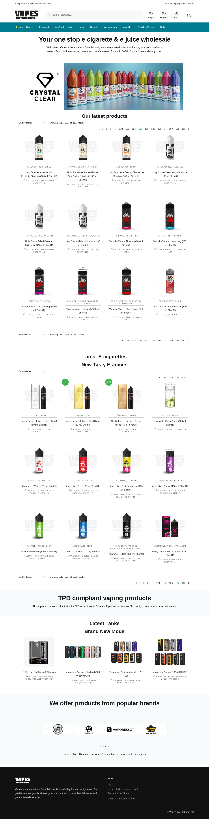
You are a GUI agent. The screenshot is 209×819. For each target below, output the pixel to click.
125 (127, 129)
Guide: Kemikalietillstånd (121, 798)
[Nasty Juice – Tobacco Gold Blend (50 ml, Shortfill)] (82, 395)
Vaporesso (86, 683)
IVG (169, 315)
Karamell (124, 416)
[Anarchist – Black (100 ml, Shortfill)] (126, 526)
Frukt (120, 236)
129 (153, 129)
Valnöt (93, 167)
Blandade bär (85, 301)
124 (121, 129)
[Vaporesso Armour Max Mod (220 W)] (126, 652)
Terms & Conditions (118, 793)
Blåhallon (80, 546)
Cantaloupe (74, 236)
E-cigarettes (34, 676)
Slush (178, 301)
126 (134, 129)
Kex (32, 481)
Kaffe (74, 167)
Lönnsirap (83, 167)
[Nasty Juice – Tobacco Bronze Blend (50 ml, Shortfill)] (126, 395)
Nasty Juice (44, 429)
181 (177, 129)
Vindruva (45, 301)
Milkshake (178, 167)
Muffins (130, 548)
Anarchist (31, 491)
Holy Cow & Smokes (44, 181)
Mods (27, 679)
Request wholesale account (123, 789)
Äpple (32, 546)
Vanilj (48, 167)
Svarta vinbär (83, 303)
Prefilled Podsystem (42, 679)
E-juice (29, 181)
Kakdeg (40, 546)
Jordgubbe (165, 167)
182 (184, 129)
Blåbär (73, 301)
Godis (78, 481)
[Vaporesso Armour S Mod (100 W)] (170, 652)
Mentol (128, 236)
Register (164, 17)
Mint (136, 236)
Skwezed (182, 429)
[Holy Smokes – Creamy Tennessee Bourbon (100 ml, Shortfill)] (126, 146)
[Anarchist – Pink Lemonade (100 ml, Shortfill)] (126, 460)
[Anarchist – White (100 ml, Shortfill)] (39, 460)
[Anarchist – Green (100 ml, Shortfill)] (39, 526)
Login (151, 17)
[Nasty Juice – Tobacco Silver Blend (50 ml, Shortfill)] (39, 395)
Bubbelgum (166, 481)
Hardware (47, 676)
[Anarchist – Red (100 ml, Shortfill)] (82, 460)
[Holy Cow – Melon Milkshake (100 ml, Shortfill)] (82, 215)
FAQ (176, 17)
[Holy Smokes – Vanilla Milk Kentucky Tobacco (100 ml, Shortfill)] (39, 146)
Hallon (122, 481)
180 (171, 129)
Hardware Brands (133, 680)
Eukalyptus (135, 301)
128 (147, 129)
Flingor (122, 546)
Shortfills (39, 183)
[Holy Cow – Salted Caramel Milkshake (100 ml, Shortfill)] (39, 215)
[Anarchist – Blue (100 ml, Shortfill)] (82, 526)
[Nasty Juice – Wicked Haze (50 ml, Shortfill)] (170, 526)
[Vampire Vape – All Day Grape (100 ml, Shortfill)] (39, 281)
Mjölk (33, 167)
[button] (46, 729)
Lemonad (132, 481)
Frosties (132, 546)
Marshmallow (43, 481)
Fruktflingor (117, 548)
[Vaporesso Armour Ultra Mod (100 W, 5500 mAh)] (83, 652)
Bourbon (124, 167)
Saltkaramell (46, 236)
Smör (48, 546)
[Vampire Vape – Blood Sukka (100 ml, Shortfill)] (126, 281)
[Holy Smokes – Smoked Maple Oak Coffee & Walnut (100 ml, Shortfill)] (82, 146)
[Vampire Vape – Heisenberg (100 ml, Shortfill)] (170, 215)
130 (159, 129)
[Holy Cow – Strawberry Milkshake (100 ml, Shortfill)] (170, 146)
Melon (85, 236)
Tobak (40, 167)
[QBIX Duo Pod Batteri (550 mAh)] (39, 652)
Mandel (80, 416)
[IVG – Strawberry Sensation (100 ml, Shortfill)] (170, 281)
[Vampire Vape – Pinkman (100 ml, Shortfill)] (126, 215)
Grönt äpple (171, 416)
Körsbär (123, 303)
